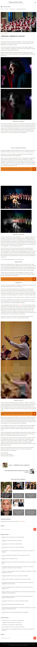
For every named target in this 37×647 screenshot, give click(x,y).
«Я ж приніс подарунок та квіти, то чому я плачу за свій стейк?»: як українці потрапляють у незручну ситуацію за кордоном (17, 567)
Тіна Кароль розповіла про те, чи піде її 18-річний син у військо (15, 600)
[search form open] (35, 2)
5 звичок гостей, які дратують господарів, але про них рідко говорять (16, 579)
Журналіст (2, 38)
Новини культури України (15, 2)
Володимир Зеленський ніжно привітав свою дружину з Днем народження (18, 512)
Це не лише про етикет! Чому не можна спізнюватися (13, 547)
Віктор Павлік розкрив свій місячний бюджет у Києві (13, 604)
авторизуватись (21, 521)
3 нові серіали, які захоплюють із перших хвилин (12, 543)
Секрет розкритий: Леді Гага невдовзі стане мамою (6, 513)
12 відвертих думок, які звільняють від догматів (12, 540)
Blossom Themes (17, 645)
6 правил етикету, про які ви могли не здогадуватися (13, 537)
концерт (23, 237)
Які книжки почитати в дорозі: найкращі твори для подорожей (15, 612)
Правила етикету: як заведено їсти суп (10, 558)
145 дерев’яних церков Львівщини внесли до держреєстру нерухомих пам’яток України (30, 512)
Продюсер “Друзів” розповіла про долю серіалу (30, 495)
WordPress (26, 645)
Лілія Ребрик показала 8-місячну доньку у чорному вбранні (6, 495)
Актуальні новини (4, 33)
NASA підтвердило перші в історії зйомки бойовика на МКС (18, 495)
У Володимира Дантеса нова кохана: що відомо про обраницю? (15, 575)
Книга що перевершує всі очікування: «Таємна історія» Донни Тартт (16, 555)
